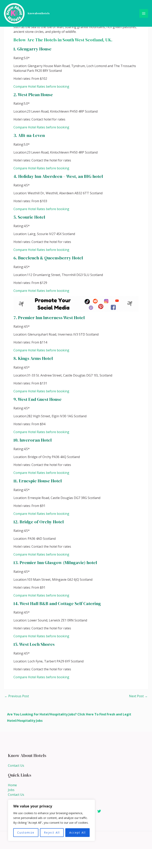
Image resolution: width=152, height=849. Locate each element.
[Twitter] (99, 811)
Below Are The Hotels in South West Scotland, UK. (62, 40)
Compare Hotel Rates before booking (41, 86)
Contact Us (16, 765)
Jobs (11, 790)
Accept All (77, 832)
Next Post (138, 696)
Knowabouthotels (39, 13)
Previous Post (16, 696)
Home (12, 785)
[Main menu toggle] (143, 13)
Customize (25, 832)
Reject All (52, 832)
